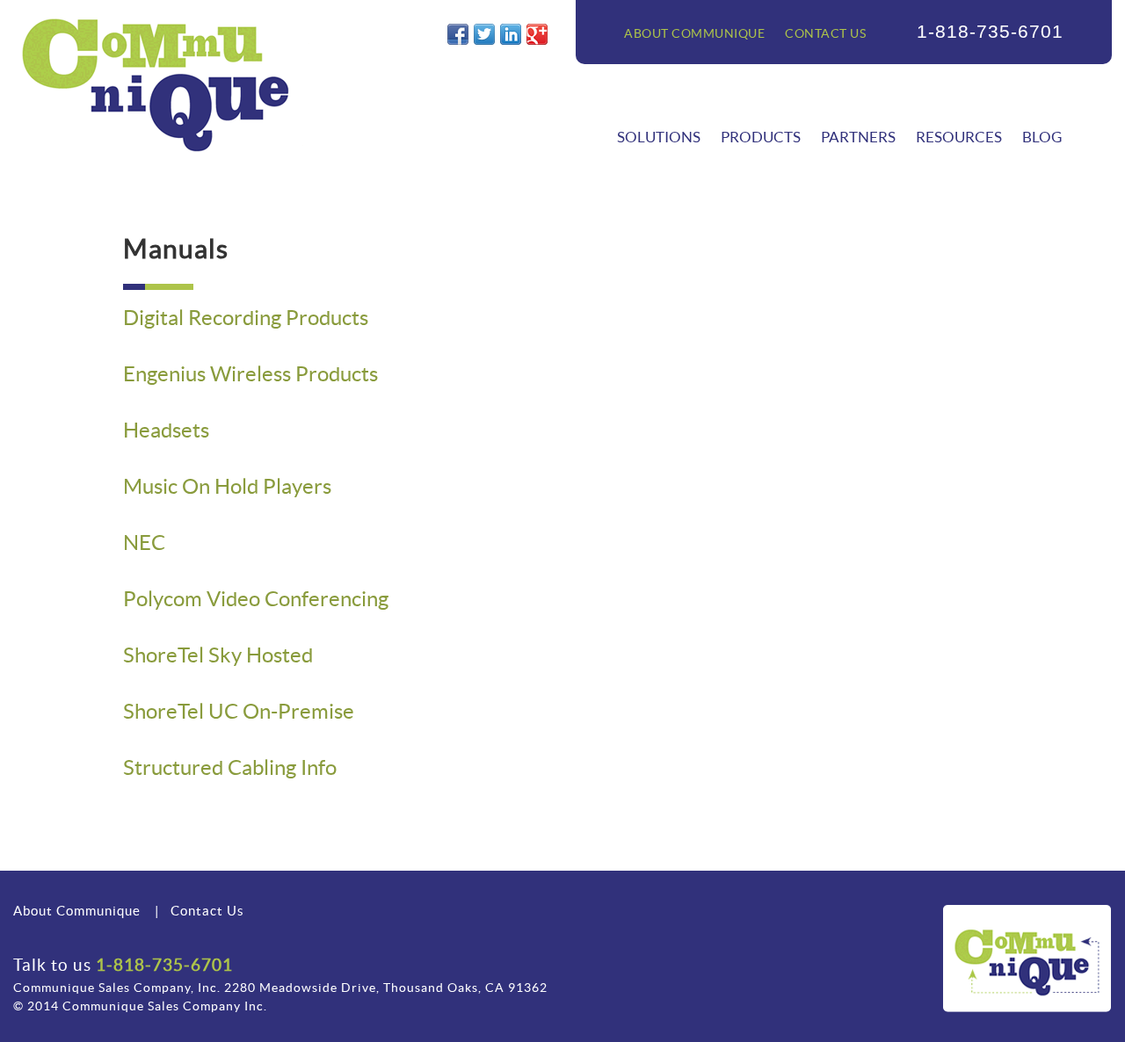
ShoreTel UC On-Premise (238, 711)
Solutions (658, 136)
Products (761, 136)
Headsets (166, 430)
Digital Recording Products (245, 317)
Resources (959, 136)
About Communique (694, 33)
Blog (1042, 136)
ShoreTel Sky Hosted (218, 655)
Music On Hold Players (227, 486)
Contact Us (825, 33)
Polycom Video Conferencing (255, 599)
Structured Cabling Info (230, 767)
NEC (144, 542)
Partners (858, 136)
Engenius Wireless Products (250, 374)
